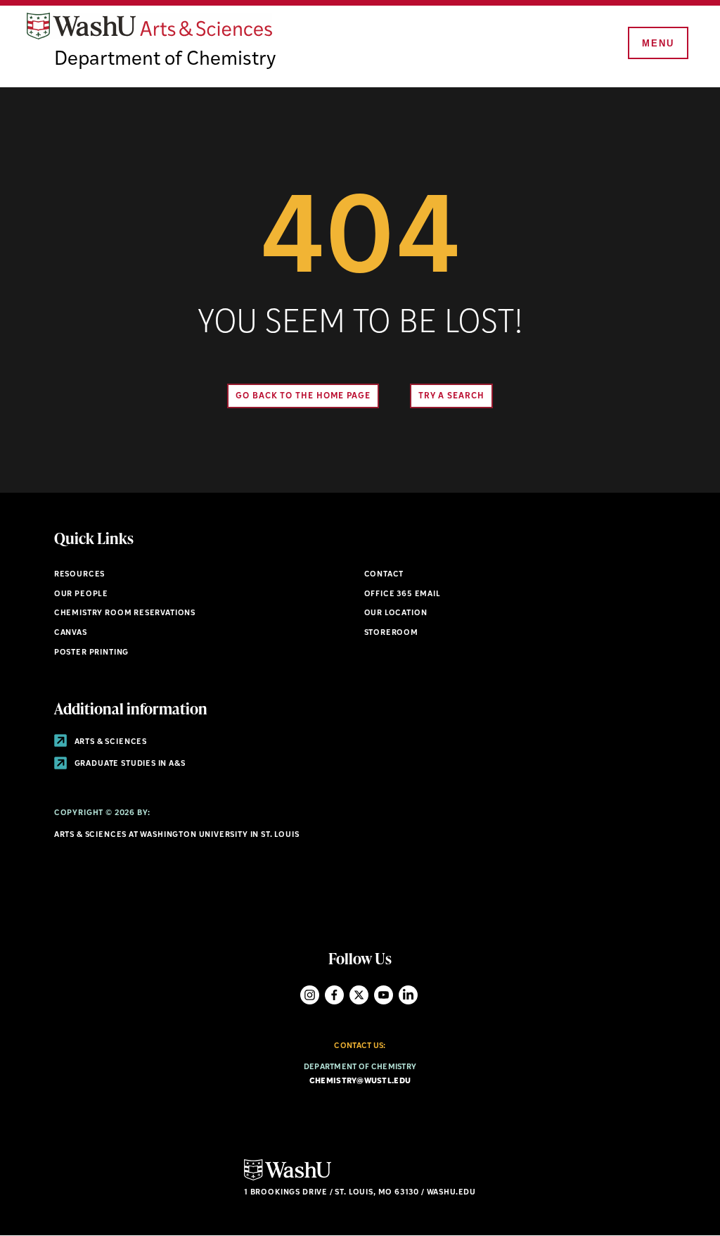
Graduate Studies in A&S (129, 764)
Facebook (334, 994)
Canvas (70, 633)
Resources (79, 575)
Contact (384, 575)
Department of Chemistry (165, 60)
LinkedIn (408, 994)
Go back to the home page (303, 396)
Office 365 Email (402, 594)
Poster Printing (91, 653)
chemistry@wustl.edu (360, 1081)
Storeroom (391, 633)
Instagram (309, 994)
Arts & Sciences (109, 742)
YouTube (383, 994)
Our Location (396, 613)
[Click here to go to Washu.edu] (287, 1179)
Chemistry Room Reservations (124, 613)
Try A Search (451, 396)
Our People (81, 594)
